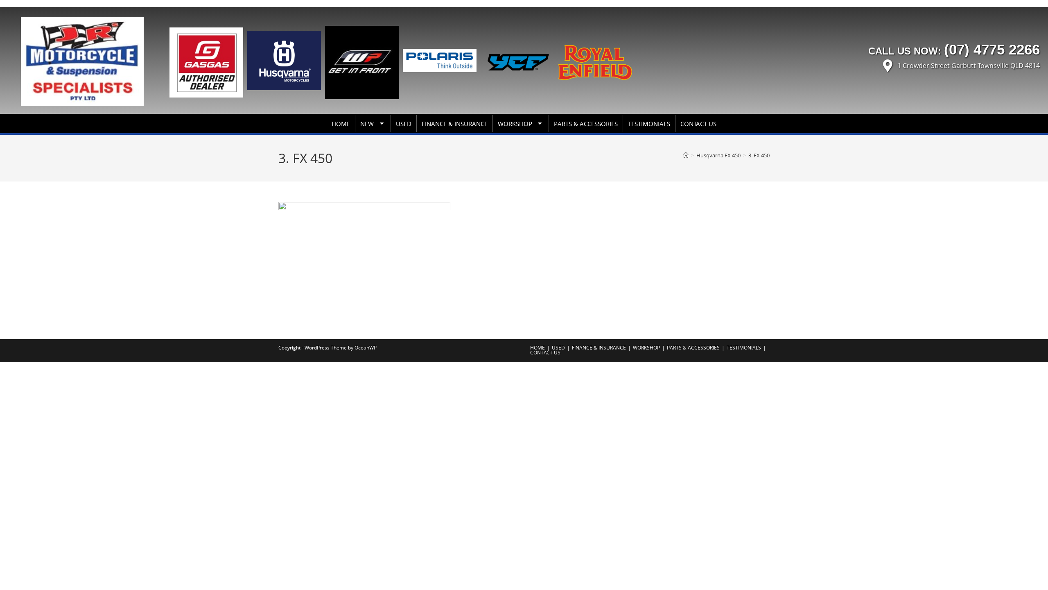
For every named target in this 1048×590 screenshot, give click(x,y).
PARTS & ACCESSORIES (586, 124)
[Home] (686, 155)
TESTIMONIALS (649, 124)
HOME (341, 124)
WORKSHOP (515, 124)
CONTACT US (698, 124)
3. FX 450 (759, 155)
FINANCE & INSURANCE (455, 124)
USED (403, 124)
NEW (367, 124)
